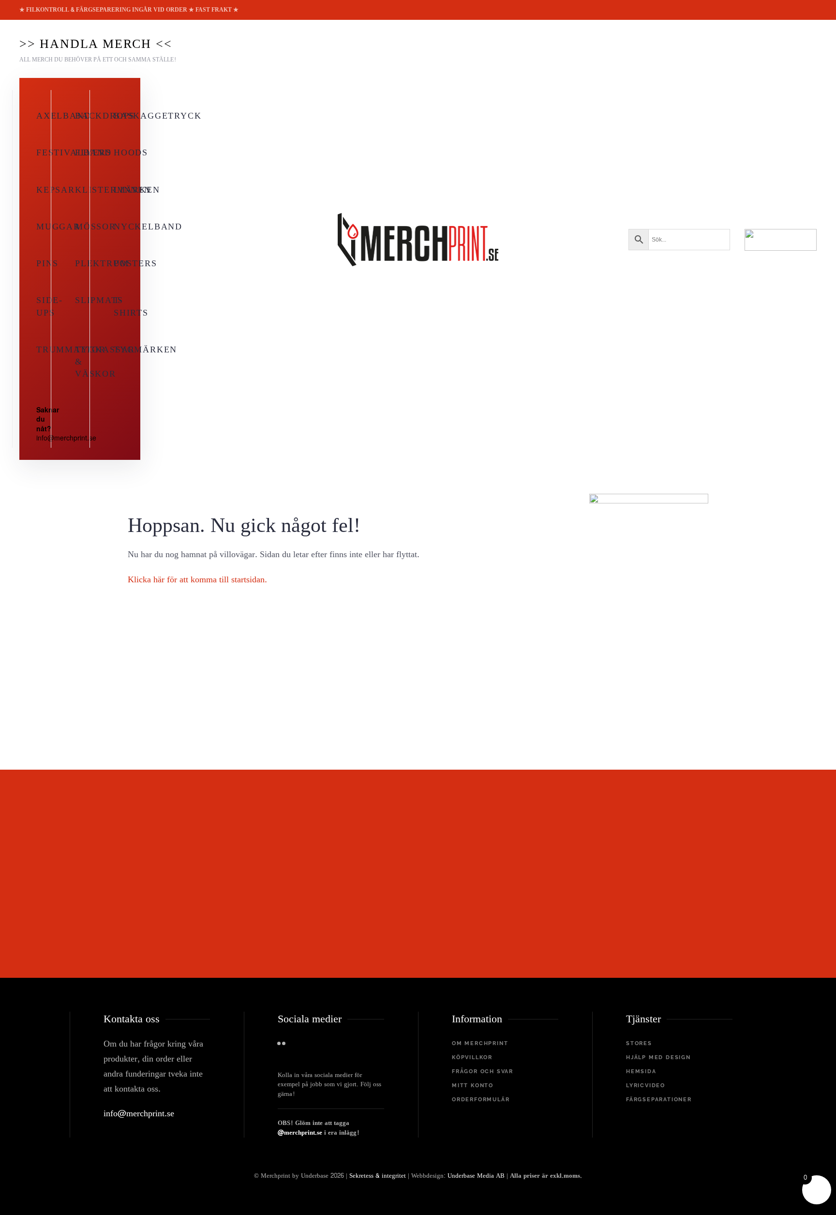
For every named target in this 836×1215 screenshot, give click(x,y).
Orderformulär (480, 1099)
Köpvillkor (472, 1057)
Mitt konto (472, 1085)
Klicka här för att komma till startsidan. (197, 580)
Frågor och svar (482, 1071)
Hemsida (641, 1071)
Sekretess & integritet (377, 1176)
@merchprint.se (300, 1133)
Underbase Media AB (476, 1176)
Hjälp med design (658, 1057)
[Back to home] (418, 240)
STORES (639, 1043)
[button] (97, 49)
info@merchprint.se (139, 1114)
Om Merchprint (480, 1043)
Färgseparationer (659, 1099)
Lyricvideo (645, 1085)
